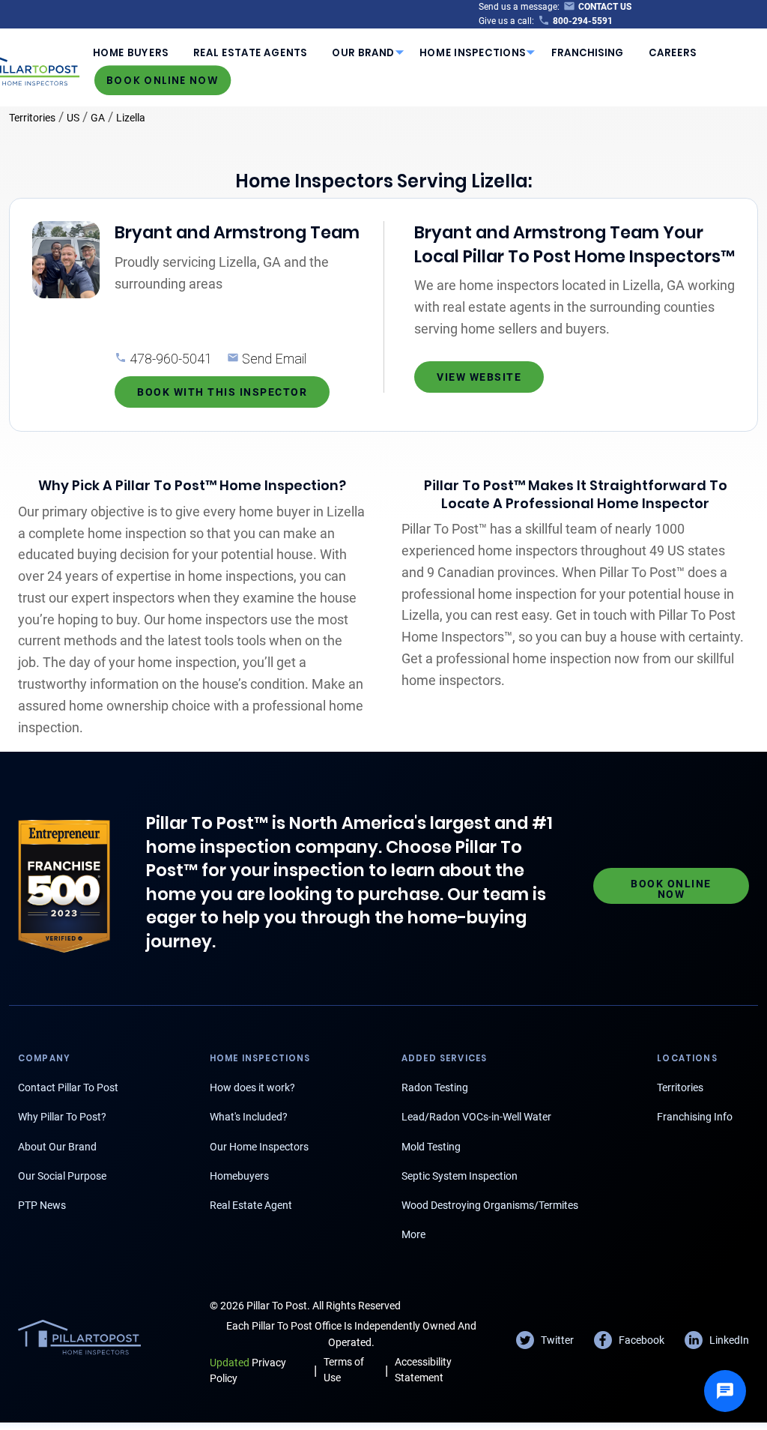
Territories (32, 118)
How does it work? (252, 1087)
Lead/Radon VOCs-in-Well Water (476, 1117)
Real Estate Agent (251, 1205)
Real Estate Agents (250, 53)
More (413, 1234)
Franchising (587, 53)
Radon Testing (434, 1087)
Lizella (130, 118)
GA (98, 118)
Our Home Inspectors (259, 1147)
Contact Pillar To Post (68, 1087)
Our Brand (363, 53)
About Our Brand (57, 1147)
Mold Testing (431, 1147)
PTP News (42, 1205)
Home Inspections (472, 53)
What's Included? (249, 1117)
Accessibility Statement (423, 1370)
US (73, 118)
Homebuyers (239, 1176)
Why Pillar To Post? (62, 1117)
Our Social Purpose (62, 1176)
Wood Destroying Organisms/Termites (489, 1205)
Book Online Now (162, 80)
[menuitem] (130, 52)
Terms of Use (344, 1370)
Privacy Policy (248, 1370)
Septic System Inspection (459, 1176)
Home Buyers (131, 53)
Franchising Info (695, 1117)
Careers (673, 53)
